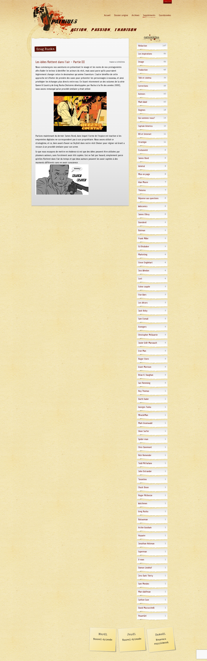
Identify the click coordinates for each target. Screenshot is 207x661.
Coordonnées (165, 15)
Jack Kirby (142, 311)
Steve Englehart (145, 262)
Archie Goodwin (145, 527)
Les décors (143, 302)
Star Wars (142, 294)
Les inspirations (145, 54)
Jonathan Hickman (146, 543)
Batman (141, 230)
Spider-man (143, 439)
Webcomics (142, 206)
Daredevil (142, 222)
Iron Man (142, 351)
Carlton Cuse (143, 600)
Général (141, 166)
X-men (141, 559)
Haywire (141, 535)
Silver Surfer (143, 431)
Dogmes (141, 110)
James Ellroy (143, 214)
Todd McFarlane (145, 463)
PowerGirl (142, 616)
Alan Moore (143, 182)
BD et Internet (144, 134)
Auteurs (141, 94)
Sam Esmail (143, 319)
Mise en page (144, 174)
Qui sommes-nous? (146, 118)
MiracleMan (143, 415)
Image (141, 62)
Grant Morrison (144, 367)
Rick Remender (144, 455)
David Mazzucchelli (146, 608)
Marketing (142, 254)
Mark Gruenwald (145, 423)
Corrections (143, 86)
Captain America (145, 126)
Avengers (142, 327)
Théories (142, 190)
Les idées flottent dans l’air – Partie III (60, 62)
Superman (142, 551)
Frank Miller (143, 238)
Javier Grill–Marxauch (147, 343)
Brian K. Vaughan (145, 375)
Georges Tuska (144, 407)
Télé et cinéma (144, 78)
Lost (140, 278)
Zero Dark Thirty (145, 575)
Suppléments (149, 15)
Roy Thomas (143, 391)
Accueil (107, 15)
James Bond (143, 158)
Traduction (143, 70)
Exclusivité (143, 150)
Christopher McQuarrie (148, 335)
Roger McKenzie (145, 495)
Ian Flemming (144, 383)
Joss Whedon (143, 270)
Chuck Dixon (143, 487)
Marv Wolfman (144, 592)
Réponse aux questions (148, 198)
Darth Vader (143, 399)
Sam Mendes (143, 584)
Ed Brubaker (143, 246)
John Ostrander (145, 471)
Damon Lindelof (145, 567)
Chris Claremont (145, 447)
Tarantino (142, 479)
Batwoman (143, 519)
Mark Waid (142, 102)
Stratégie (142, 142)
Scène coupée (144, 286)
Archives (135, 15)
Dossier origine (121, 15)
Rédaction (142, 46)
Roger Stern (143, 359)
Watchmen (142, 503)
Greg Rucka (143, 511)
